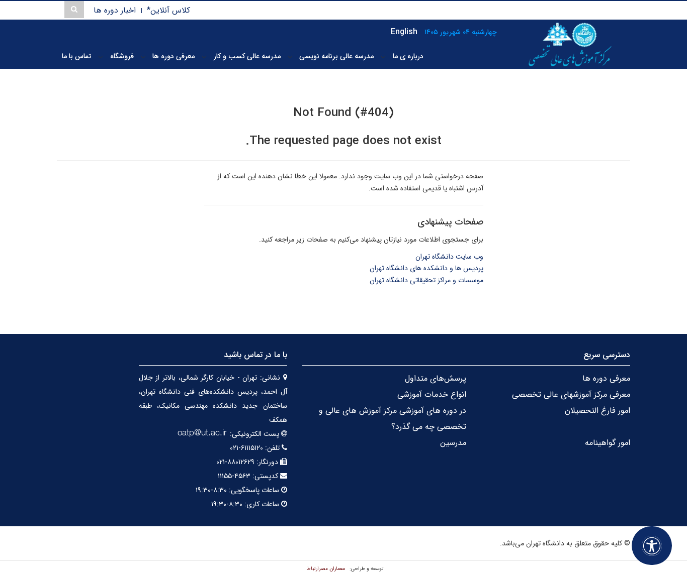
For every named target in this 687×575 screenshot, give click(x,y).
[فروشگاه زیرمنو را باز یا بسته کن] (100, 57)
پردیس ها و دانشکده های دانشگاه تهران (426, 268)
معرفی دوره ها (173, 56)
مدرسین (453, 442)
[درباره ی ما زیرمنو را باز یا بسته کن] (383, 57)
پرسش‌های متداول (435, 378)
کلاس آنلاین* (168, 10)
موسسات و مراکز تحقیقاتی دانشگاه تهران (426, 280)
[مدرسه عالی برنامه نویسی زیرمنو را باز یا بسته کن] (290, 57)
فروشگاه (122, 56)
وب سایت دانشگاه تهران (449, 256)
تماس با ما (76, 56)
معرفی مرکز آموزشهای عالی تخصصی (571, 394)
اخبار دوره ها (115, 10)
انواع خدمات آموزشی (431, 394)
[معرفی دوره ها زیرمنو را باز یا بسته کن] (143, 57)
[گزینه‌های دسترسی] (652, 545)
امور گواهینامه (607, 442)
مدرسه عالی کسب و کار (247, 56)
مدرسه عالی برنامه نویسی (336, 56)
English (404, 32)
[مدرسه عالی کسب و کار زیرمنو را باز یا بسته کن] (204, 57)
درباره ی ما (408, 56)
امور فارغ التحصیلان (597, 410)
